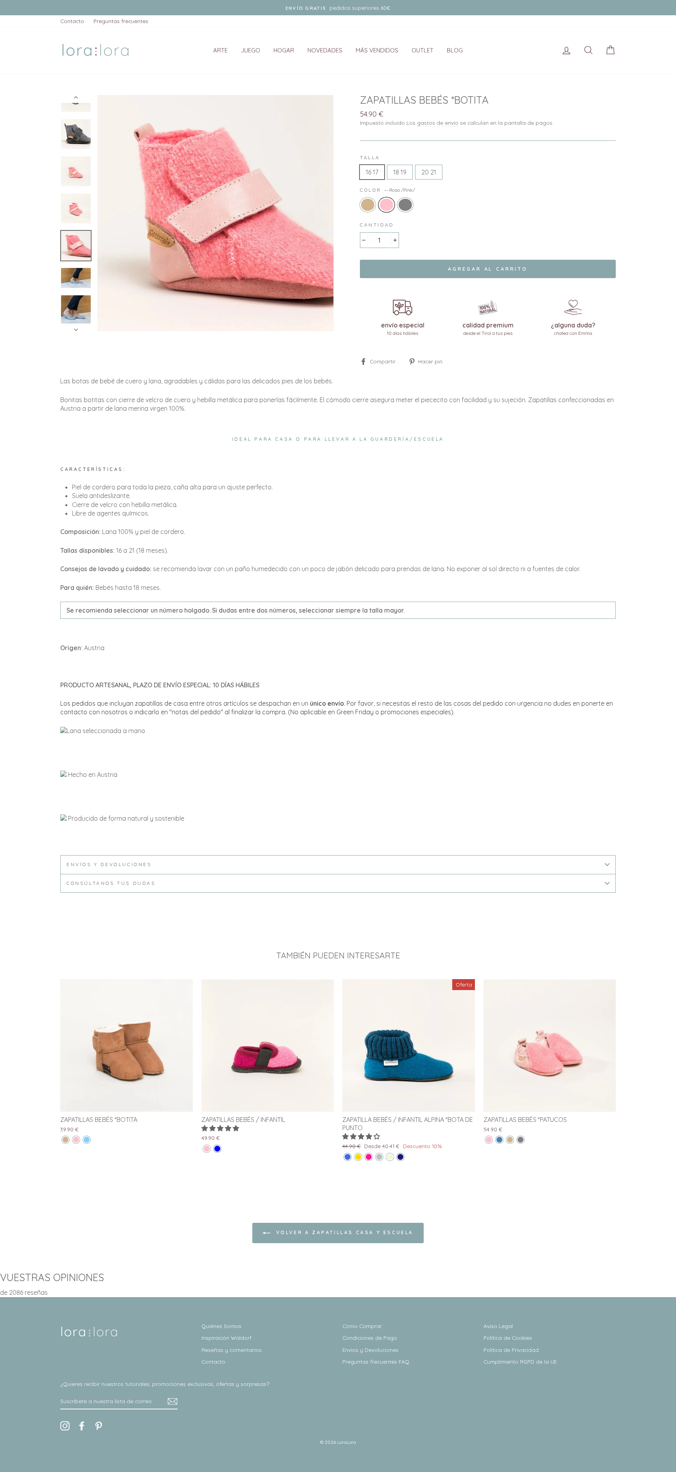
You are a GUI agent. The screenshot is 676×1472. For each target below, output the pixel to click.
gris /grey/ (405, 205)
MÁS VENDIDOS (377, 50)
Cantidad (377, 225)
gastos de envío (437, 122)
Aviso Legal (498, 1326)
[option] (338, 7)
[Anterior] (76, 99)
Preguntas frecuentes (120, 21)
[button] (221, 1128)
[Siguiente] (76, 327)
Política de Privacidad (511, 1349)
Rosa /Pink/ (386, 205)
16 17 (372, 172)
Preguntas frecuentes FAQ (375, 1361)
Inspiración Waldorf (226, 1337)
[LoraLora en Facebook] (81, 1426)
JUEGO (250, 50)
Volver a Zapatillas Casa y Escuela (343, 1232)
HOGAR (283, 50)
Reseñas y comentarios (231, 1349)
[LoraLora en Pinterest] (98, 1426)
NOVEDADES (324, 50)
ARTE (220, 50)
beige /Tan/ (368, 205)
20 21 (428, 172)
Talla (370, 157)
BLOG (455, 50)
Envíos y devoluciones (109, 864)
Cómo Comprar (362, 1326)
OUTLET (422, 50)
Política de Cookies (508, 1337)
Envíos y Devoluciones (370, 1349)
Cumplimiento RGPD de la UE (520, 1361)
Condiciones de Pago (369, 1337)
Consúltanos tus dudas (111, 883)
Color (387, 190)
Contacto (72, 21)
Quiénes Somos (221, 1326)
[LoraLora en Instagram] (65, 1426)
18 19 (399, 172)
